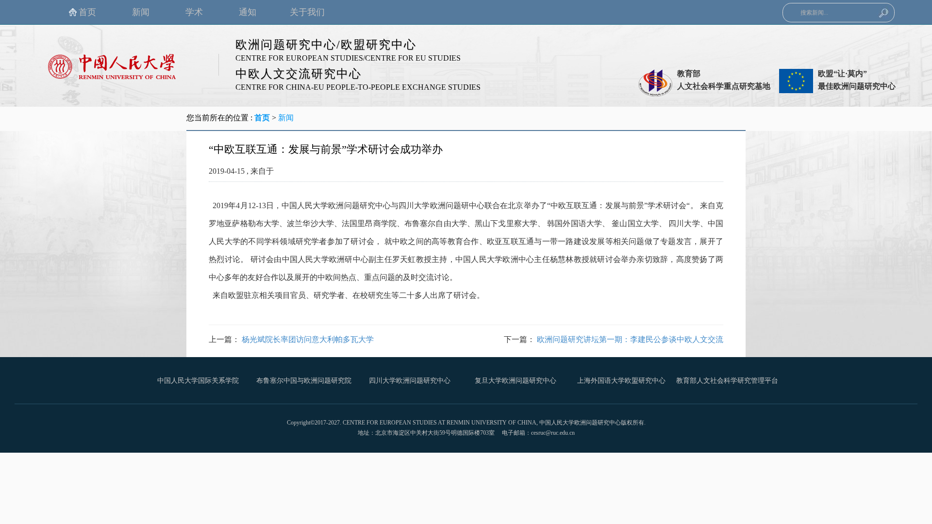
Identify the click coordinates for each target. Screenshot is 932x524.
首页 (262, 118)
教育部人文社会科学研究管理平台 (727, 380)
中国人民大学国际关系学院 (198, 380)
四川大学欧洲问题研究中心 (409, 380)
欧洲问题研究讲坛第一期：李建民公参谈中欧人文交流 (630, 339)
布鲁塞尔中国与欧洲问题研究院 (303, 380)
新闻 (286, 118)
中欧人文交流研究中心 (298, 73)
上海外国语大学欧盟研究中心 (621, 380)
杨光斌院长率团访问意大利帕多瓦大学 (308, 339)
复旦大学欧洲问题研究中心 (515, 380)
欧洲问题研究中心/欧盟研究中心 (325, 44)
